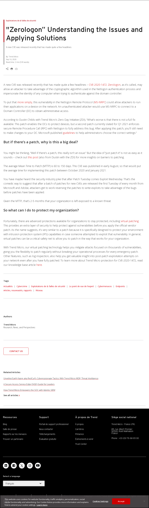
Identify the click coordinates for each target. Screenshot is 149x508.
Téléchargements (47, 434)
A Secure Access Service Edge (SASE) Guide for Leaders (29, 384)
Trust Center (81, 444)
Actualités (8, 286)
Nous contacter (46, 429)
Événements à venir (84, 439)
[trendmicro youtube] (38, 466)
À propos (79, 424)
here (39, 265)
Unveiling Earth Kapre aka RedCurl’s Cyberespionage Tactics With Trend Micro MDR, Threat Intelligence (50, 378)
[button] (16, 351)
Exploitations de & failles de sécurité (48, 286)
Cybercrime (22, 286)
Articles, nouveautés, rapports (17, 290)
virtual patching (130, 221)
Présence (79, 434)
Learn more (42, 505)
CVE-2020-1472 (98, 84)
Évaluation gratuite (47, 439)
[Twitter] (22, 466)
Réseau (39, 290)
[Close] (144, 501)
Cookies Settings (100, 501)
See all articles (10, 395)
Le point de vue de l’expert (81, 286)
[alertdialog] (74, 501)
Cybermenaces (105, 286)
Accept (121, 501)
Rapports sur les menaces (14, 434)
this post (33, 157)
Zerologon (114, 84)
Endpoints (120, 286)
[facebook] (14, 466)
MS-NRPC (99, 102)
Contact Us (16, 351)
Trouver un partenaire (13, 439)
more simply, (25, 102)
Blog (5, 424)
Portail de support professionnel (54, 424)
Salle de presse (10, 429)
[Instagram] (30, 466)
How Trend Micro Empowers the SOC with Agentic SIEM (29, 390)
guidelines (69, 133)
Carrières (79, 429)
